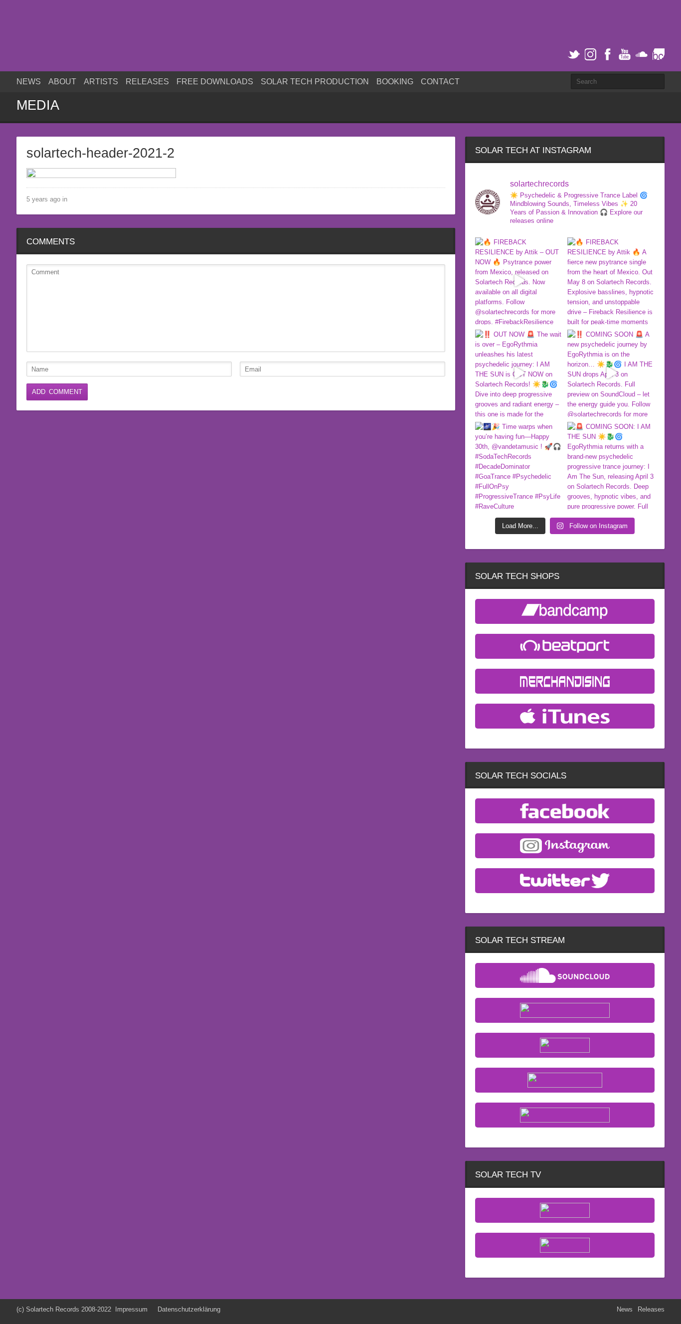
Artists (101, 81)
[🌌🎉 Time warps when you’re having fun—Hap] (518, 465)
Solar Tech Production (315, 81)
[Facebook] (608, 54)
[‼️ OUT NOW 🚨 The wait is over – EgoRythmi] (518, 373)
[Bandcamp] (659, 54)
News (28, 81)
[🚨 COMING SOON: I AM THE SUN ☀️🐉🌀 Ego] (611, 465)
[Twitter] (574, 54)
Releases (147, 81)
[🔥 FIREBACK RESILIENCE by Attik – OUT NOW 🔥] (518, 281)
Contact (440, 81)
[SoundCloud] (642, 54)
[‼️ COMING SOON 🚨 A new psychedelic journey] (611, 373)
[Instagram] (591, 54)
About (62, 81)
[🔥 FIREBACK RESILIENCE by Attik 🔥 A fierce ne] (611, 281)
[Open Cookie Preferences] (22, 1312)
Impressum (131, 1309)
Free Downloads (214, 81)
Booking (394, 81)
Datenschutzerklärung (189, 1309)
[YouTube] (625, 54)
